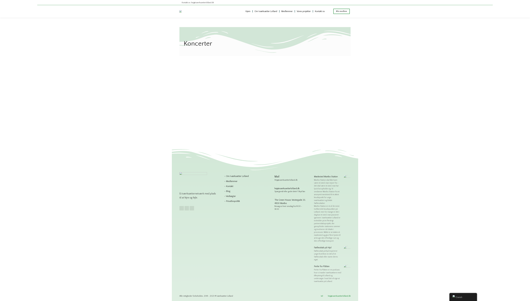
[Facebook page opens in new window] (337, 2)
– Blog (227, 191)
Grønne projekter (191, 108)
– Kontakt (228, 186)
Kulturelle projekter (192, 111)
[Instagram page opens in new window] (342, 2)
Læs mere (188, 129)
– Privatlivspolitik (232, 201)
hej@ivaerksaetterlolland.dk (339, 296)
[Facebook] (181, 208)
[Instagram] (187, 208)
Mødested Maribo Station (326, 176)
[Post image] (209, 78)
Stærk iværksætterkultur (195, 115)
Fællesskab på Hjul (196, 103)
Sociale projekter (210, 111)
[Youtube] (192, 208)
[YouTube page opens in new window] (348, 2)
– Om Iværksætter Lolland (236, 176)
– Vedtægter (230, 196)
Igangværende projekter (211, 108)
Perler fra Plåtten (321, 266)
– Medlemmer (230, 181)
